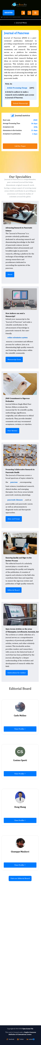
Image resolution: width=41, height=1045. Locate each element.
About (10, 274)
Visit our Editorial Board (20, 878)
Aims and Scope (14, 519)
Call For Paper (20, 146)
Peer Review (12, 431)
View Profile (19, 729)
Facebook (11, 1039)
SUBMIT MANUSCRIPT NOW (17, 1010)
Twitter (21, 1039)
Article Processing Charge (17, 88)
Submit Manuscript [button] (20, 103)
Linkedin (31, 1039)
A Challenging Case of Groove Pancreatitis (17, 987)
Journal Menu (20, 22)
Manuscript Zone (14, 359)
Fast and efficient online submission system (15, 1004)
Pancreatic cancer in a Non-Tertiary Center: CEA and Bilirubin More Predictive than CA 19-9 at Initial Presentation (19, 927)
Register (9, 12)
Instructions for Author (17, 673)
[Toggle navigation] (35, 12)
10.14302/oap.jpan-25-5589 (20, 947)
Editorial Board (14, 590)
